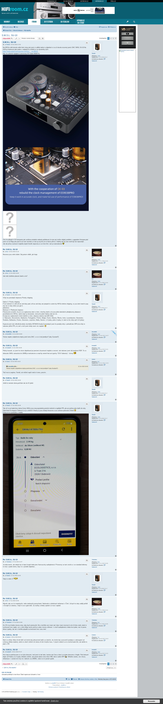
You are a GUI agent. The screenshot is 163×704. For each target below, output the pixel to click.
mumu (93, 359)
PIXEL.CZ (113, 1)
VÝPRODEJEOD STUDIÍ (81, 21)
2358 (98, 259)
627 (98, 361)
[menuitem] (16, 27)
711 (98, 637)
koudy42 (94, 345)
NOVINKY (7, 21)
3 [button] (113, 38)
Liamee (94, 634)
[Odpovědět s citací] (86, 42)
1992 (98, 348)
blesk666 (94, 331)
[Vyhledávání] (134, 22)
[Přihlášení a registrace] (127, 22)
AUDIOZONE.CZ (51, 1)
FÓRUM (34, 21)
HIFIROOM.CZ (99, 1)
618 (98, 562)
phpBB (53, 683)
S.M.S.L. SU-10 (9, 35)
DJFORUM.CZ (84, 1)
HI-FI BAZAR (65, 21)
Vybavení (94, 60)
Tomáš (93, 53)
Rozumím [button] (151, 701)
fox (92, 257)
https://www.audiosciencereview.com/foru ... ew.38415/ (20, 51)
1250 (98, 55)
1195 (98, 334)
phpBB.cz (63, 685)
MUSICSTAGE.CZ (68, 1)
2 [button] (110, 38)
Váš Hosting (40, 691)
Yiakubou (94, 559)
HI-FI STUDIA (48, 21)
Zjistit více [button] (55, 701)
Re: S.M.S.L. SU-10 (10, 249)
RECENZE (21, 21)
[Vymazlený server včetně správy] (127, 51)
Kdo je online (6, 672)
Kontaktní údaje (26, 691)
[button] (116, 38)
